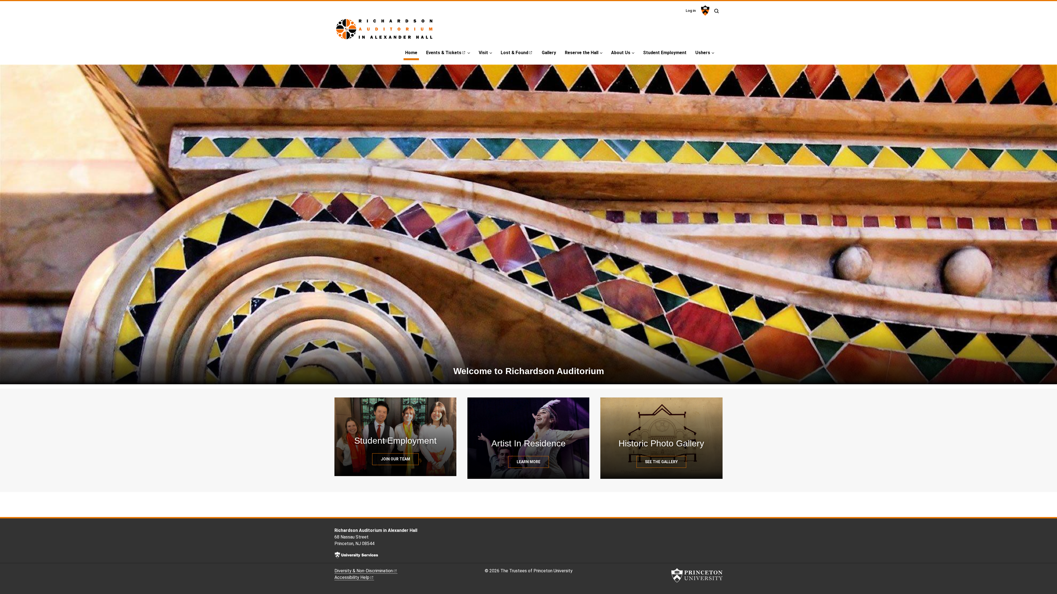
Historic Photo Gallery (661, 443)
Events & (443, 52)
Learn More (528, 462)
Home (412, 52)
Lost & (514, 52)
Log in (691, 10)
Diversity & (363, 570)
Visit (483, 52)
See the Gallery (661, 462)
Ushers (702, 52)
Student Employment (664, 52)
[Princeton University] (704, 10)
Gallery (549, 52)
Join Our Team (395, 459)
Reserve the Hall (581, 52)
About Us (620, 52)
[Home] (392, 31)
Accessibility (351, 577)
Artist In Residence (528, 443)
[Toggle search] (716, 11)
